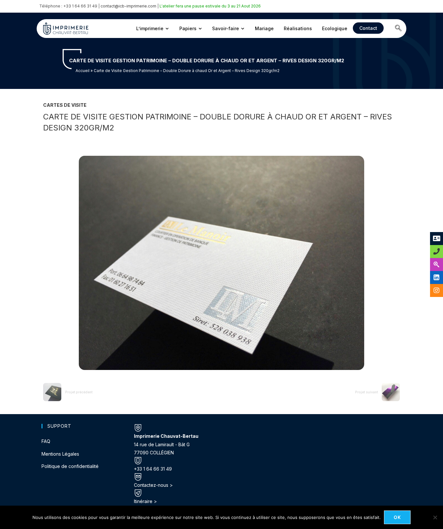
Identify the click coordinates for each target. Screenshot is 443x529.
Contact (368, 28)
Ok (397, 517)
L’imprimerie (149, 28)
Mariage (264, 28)
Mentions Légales (60, 454)
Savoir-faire (225, 28)
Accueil (83, 70)
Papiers (188, 28)
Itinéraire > (145, 501)
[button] (398, 28)
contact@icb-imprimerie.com (128, 6)
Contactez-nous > (153, 485)
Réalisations (298, 28)
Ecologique (334, 28)
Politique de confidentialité (70, 466)
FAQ (46, 441)
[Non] (435, 517)
